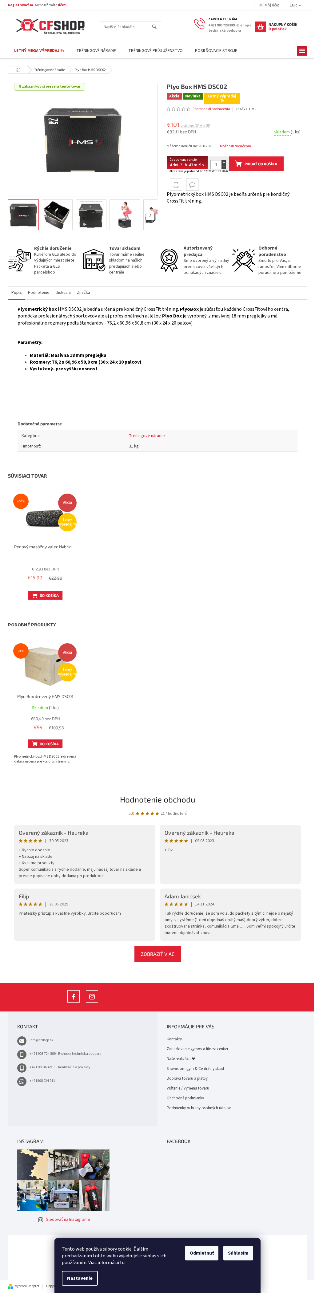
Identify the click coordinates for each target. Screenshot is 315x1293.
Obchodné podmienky (183, 1098)
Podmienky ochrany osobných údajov (197, 1108)
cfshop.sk (90, 1002)
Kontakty (172, 1039)
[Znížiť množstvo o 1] (221, 167)
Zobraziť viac (155, 954)
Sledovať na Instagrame (66, 1219)
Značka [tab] (81, 293)
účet (60, 5)
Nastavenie (77, 1278)
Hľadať (154, 27)
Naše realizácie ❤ (179, 1059)
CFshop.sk (71, 1002)
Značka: (243, 109)
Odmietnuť (200, 1253)
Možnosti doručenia (233, 146)
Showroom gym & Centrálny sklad (193, 1068)
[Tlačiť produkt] (174, 185)
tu (120, 1262)
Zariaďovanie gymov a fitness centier (195, 1049)
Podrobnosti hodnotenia (209, 109)
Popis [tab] (14, 293)
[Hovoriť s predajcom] (190, 185)
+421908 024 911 (40, 1080)
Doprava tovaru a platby (185, 1078)
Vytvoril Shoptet (25, 1286)
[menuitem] (37, 50)
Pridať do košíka (258, 164)
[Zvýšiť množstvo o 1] (221, 162)
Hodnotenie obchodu (155, 799)
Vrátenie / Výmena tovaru (186, 1088)
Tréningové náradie (145, 436)
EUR (292, 5)
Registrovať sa (18, 5)
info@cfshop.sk (39, 1040)
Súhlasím (236, 1253)
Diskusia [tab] (61, 293)
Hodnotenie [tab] (36, 293)
